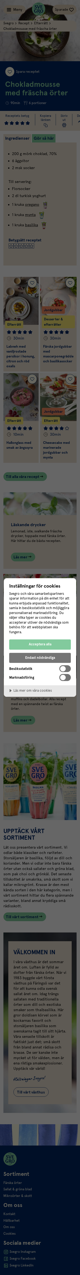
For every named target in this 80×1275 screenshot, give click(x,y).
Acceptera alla (40, 644)
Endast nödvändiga (40, 658)
